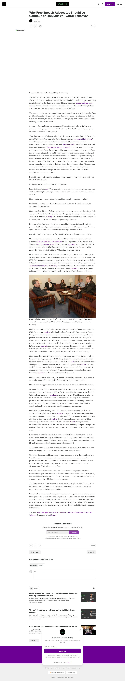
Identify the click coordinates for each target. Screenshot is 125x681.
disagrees (40, 373)
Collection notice (75, 668)
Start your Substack (57, 672)
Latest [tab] (36, 588)
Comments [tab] (33, 565)
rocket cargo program (45, 244)
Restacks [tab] (41, 565)
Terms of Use (71, 655)
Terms (67, 668)
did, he (83, 364)
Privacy (61, 668)
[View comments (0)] (35, 26)
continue (53, 395)
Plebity (36, 20)
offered (72, 421)
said (46, 189)
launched (71, 244)
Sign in (119, 4)
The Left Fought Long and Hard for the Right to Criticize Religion (52, 611)
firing (49, 216)
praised (54, 419)
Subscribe (110, 4)
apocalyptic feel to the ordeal (58, 147)
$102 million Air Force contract (49, 241)
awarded (74, 268)
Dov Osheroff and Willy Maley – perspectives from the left (53, 627)
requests (59, 413)
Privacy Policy (76, 657)
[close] (80, 629)
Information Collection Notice (62, 657)
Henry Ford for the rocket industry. (43, 265)
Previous (36, 552)
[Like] (31, 26)
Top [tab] (31, 588)
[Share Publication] (102, 4)
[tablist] (37, 565)
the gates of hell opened (83, 139)
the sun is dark (69, 144)
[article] (62, 599)
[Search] (98, 4)
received (47, 332)
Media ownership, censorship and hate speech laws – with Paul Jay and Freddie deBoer (53, 594)
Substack (53, 677)
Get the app (71, 672)
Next (90, 552)
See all (33, 641)
